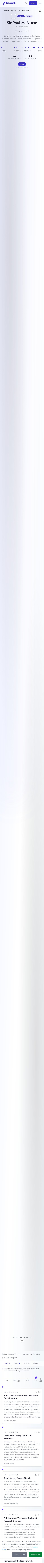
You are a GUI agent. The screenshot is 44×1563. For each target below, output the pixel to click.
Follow (22, 64)
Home (6, 10)
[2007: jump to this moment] (22, 47)
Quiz (25, 1363)
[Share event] (35, 1392)
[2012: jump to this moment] (28, 47)
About (35, 1363)
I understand (35, 1554)
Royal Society (13, 1503)
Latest (16, 1363)
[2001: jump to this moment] (14, 47)
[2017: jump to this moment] (34, 47)
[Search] (26, 3)
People (13, 10)
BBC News (12, 1420)
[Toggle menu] (40, 3)
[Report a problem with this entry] (39, 1392)
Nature (11, 1463)
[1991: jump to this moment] (1, 47)
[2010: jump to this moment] (25, 47)
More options (19, 1554)
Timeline (7, 1363)
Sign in (33, 3)
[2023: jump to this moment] (42, 47)
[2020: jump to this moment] (38, 47)
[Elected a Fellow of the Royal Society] (36, 1377)
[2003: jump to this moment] (17, 47)
